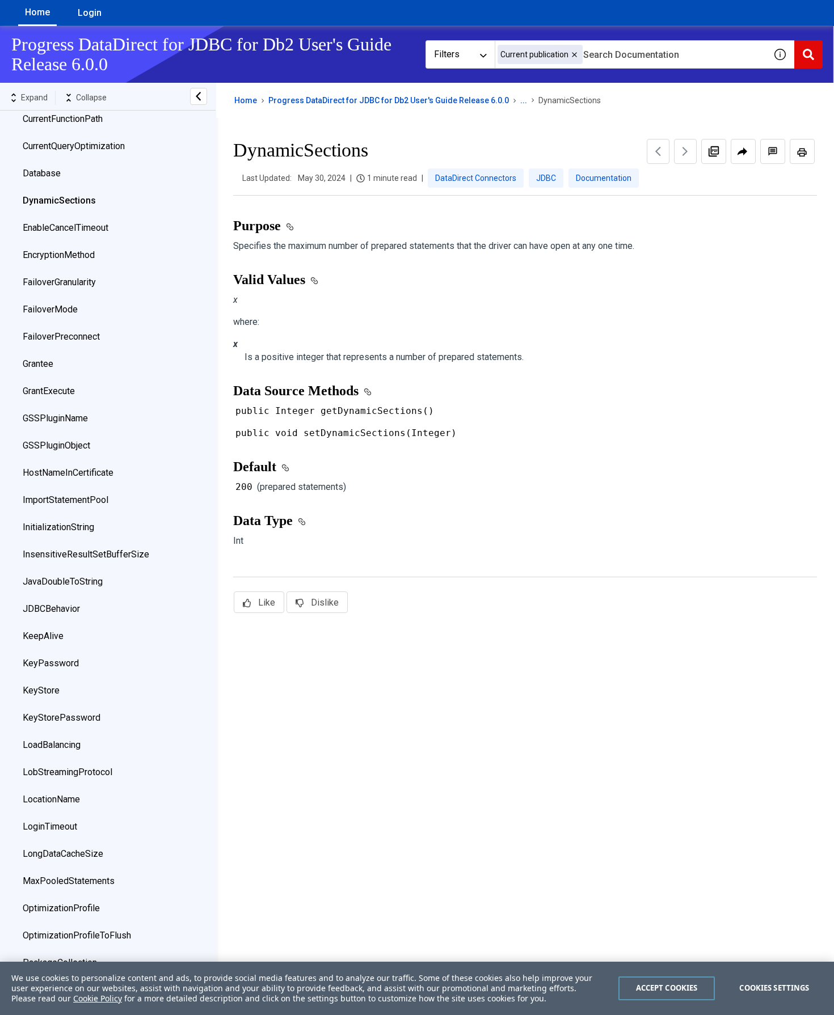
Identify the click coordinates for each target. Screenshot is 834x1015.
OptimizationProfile (61, 908)
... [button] (523, 100)
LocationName (51, 799)
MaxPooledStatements (69, 881)
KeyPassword (51, 663)
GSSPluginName (55, 418)
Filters (447, 54)
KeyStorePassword (61, 717)
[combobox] (630, 54)
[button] (574, 54)
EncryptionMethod (59, 254)
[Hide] (198, 96)
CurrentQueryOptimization (74, 146)
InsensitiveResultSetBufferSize (86, 554)
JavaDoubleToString (63, 581)
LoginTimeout (50, 826)
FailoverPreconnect (61, 336)
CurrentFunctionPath (63, 118)
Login (90, 12)
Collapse (91, 97)
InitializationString (58, 527)
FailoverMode (50, 309)
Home (37, 12)
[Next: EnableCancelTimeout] (685, 151)
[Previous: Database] (658, 151)
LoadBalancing (52, 744)
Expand (34, 97)
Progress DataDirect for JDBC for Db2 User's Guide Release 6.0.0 (388, 100)
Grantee (38, 363)
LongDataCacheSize (63, 853)
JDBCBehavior (51, 608)
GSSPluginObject (56, 445)
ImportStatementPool (65, 499)
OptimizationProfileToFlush (77, 935)
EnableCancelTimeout (65, 227)
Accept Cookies (667, 988)
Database (42, 173)
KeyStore (41, 690)
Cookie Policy (97, 998)
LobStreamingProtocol (67, 772)
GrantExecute (49, 391)
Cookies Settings (774, 988)
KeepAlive (43, 636)
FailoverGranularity (59, 282)
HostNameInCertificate (68, 472)
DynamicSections (59, 200)
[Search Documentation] (808, 54)
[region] (417, 988)
